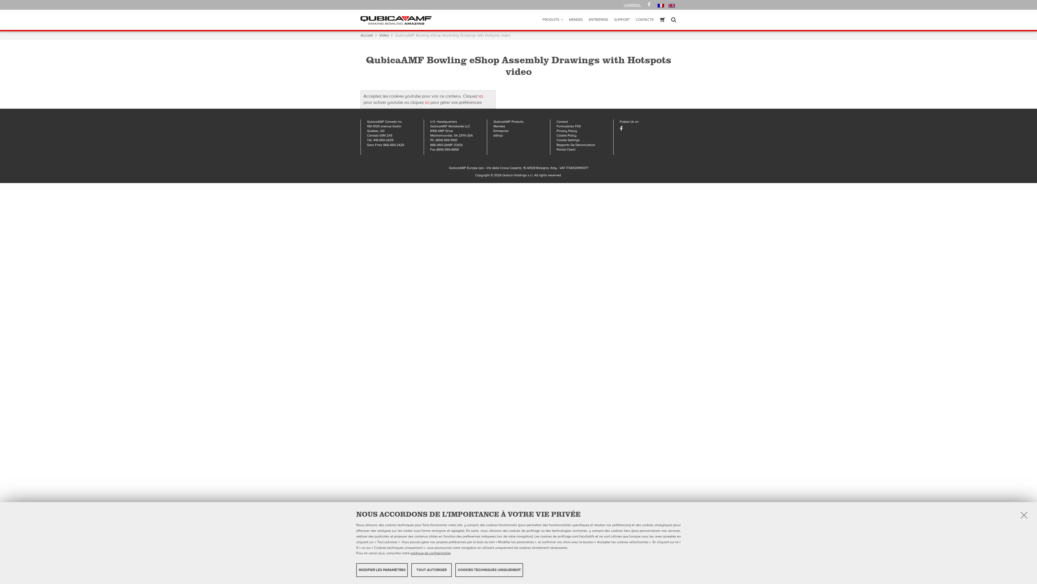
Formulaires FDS (569, 126)
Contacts (645, 20)
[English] (671, 5)
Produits (551, 20)
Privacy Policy (567, 131)
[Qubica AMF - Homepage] (396, 20)
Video (384, 35)
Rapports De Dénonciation (576, 145)
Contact (562, 122)
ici (481, 96)
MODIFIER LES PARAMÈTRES (382, 570)
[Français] (660, 5)
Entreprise (501, 131)
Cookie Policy (567, 135)
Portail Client (566, 149)
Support (622, 20)
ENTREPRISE (598, 20)
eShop (498, 135)
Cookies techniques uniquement (489, 570)
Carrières (632, 5)
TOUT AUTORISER (431, 570)
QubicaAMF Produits (508, 122)
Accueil (367, 35)
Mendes (576, 20)
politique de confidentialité (430, 553)
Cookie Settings (568, 140)
